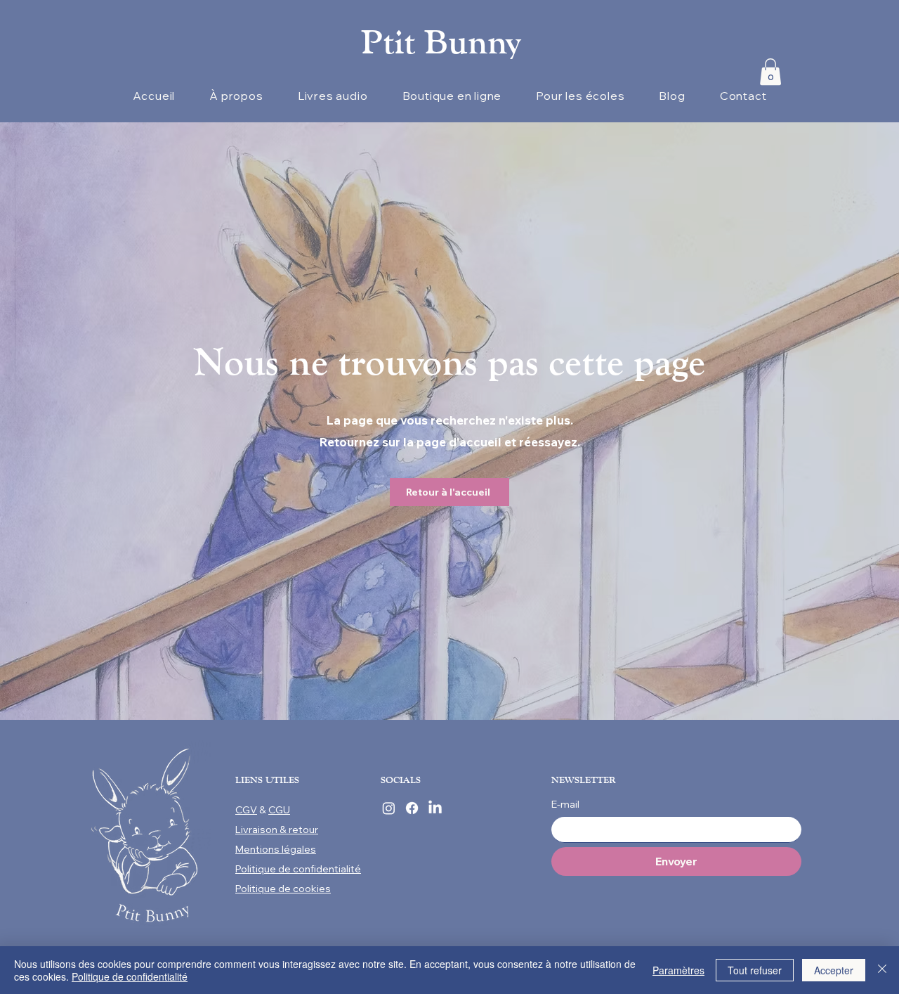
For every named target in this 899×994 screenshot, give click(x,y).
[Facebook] (412, 808)
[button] (770, 71)
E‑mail (565, 804)
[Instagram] (389, 808)
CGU (279, 809)
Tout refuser (755, 970)
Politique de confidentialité (130, 976)
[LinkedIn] (435, 808)
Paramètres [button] (678, 970)
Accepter (833, 970)
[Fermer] (882, 970)
